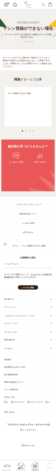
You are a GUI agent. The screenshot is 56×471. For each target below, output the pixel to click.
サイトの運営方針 (11, 389)
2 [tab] (26, 130)
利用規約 (7, 359)
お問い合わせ (28, 232)
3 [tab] (29, 130)
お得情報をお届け (28, 257)
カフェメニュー (7, 470)
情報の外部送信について (14, 382)
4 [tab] (33, 130)
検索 (46, 4)
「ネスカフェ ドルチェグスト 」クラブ (19, 316)
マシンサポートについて (28, 22)
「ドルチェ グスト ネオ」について (28, 204)
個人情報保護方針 (11, 374)
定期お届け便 (35, 470)
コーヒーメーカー (21, 470)
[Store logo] (28, 4)
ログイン (6, 4)
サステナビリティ (11, 332)
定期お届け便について (28, 214)
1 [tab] (22, 130)
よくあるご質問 (28, 223)
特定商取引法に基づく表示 (14, 367)
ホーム (15, 245)
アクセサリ (8, 348)
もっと (49, 467)
